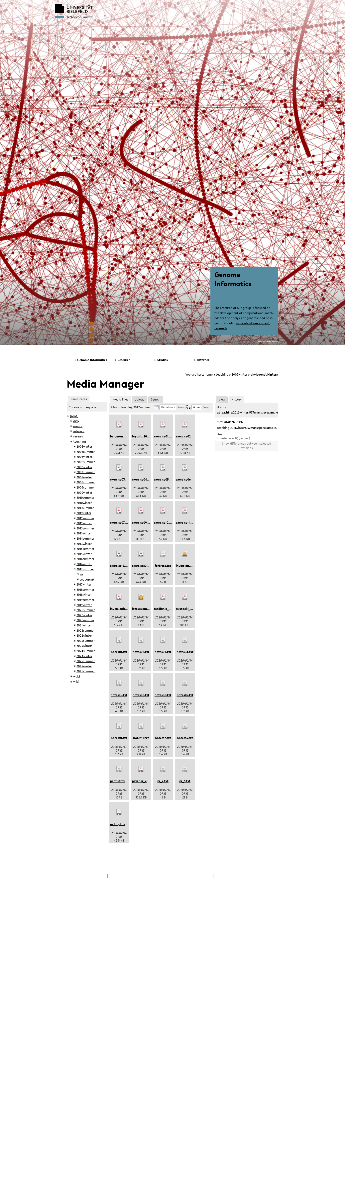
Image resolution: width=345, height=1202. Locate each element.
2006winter (84, 467)
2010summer (85, 497)
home (209, 374)
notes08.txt (163, 695)
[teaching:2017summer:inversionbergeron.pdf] (119, 597)
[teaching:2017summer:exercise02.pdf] (185, 424)
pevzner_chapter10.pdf (148, 781)
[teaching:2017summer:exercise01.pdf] (163, 424)
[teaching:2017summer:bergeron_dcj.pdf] (119, 424)
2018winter (84, 594)
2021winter (84, 625)
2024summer (85, 651)
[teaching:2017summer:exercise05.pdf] (163, 468)
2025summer (85, 661)
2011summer (85, 508)
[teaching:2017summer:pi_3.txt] (185, 769)
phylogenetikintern (264, 374)
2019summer (85, 600)
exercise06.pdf (186, 479)
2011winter (83, 513)
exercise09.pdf (142, 522)
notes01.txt (119, 652)
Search (156, 399)
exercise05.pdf (164, 479)
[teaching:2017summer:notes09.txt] (185, 683)
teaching (222, 374)
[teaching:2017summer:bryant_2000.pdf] (141, 424)
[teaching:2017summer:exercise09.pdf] (141, 511)
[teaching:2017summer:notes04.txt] (185, 640)
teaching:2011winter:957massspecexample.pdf (251, 412)
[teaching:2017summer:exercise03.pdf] (119, 468)
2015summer (85, 548)
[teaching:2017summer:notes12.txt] (163, 726)
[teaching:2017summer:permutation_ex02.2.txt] (119, 769)
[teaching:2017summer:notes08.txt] (163, 683)
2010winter (84, 503)
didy (76, 421)
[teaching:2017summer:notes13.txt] (185, 726)
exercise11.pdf (185, 522)
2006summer (85, 462)
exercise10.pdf (164, 522)
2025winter (84, 666)
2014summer (85, 538)
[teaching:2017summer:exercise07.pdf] (119, 511)
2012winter (84, 523)
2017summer (85, 569)
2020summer (85, 610)
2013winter (84, 533)
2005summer (85, 451)
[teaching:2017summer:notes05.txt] (119, 683)
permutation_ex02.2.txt (127, 781)
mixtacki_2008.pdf (189, 608)
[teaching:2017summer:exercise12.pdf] (119, 554)
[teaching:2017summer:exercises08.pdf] (141, 554)
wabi (76, 676)
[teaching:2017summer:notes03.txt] (163, 640)
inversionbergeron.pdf (126, 608)
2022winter (84, 635)
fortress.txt (163, 565)
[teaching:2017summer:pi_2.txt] (163, 769)
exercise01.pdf (164, 436)
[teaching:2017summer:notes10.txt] (119, 726)
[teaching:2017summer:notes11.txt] (141, 726)
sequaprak (87, 579)
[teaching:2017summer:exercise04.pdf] (141, 468)
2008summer (85, 482)
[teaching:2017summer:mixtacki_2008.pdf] (185, 597)
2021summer (85, 620)
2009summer (85, 487)
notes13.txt (185, 738)
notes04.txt (184, 652)
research (79, 436)
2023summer (85, 640)
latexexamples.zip (145, 608)
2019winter (84, 605)
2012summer (85, 518)
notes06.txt (141, 695)
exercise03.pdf (120, 479)
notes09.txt (185, 695)
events (77, 426)
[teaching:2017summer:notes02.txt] (141, 640)
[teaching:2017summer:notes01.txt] (119, 640)
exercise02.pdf (186, 436)
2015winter (84, 554)
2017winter (83, 584)
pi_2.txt (163, 781)
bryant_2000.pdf (144, 436)
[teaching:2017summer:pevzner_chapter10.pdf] (141, 769)
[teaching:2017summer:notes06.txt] (141, 683)
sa (81, 574)
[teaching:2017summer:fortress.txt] (163, 554)
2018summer (85, 589)
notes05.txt (119, 695)
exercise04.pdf (142, 479)
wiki (76, 681)
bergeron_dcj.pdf (122, 436)
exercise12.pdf (120, 565)
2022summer (85, 630)
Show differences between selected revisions (246, 445)
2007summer (85, 472)
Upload (140, 399)
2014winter (84, 543)
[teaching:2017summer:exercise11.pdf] (185, 511)
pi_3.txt (184, 781)
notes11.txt (141, 738)
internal (78, 431)
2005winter (84, 456)
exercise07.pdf (120, 522)
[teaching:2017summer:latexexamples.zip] (141, 597)
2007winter (84, 477)
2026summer (85, 671)
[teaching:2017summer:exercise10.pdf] (163, 511)
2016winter (84, 564)
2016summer (85, 559)
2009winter (239, 374)
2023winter (84, 645)
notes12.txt (163, 738)
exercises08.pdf (143, 565)
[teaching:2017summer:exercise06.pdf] (185, 468)
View (222, 399)
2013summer (85, 528)
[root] (74, 416)
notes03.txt (163, 652)
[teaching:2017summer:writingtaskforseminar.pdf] (119, 812)
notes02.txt (141, 652)
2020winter (84, 615)
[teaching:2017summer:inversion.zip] (185, 554)
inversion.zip (185, 565)
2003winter (84, 446)
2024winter (84, 656)
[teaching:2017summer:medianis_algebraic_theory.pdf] (163, 597)
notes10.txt (119, 738)
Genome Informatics (232, 279)
